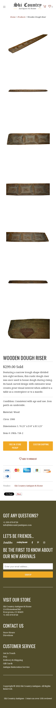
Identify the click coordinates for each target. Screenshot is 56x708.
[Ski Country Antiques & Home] (28, 9)
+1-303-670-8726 (10, 522)
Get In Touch (9, 653)
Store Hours (9, 632)
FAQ (5, 657)
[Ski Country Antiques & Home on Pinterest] (38, 542)
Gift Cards (7, 663)
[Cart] (44, 6)
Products (21, 17)
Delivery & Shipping (13, 660)
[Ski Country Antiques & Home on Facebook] (32, 542)
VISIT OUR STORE (17, 600)
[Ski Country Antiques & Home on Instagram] (44, 542)
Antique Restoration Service (16, 667)
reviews (47, 698)
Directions (8, 635)
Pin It (19, 494)
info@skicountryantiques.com (17, 525)
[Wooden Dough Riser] (28, 44)
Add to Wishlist (29, 458)
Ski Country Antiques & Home (28, 486)
